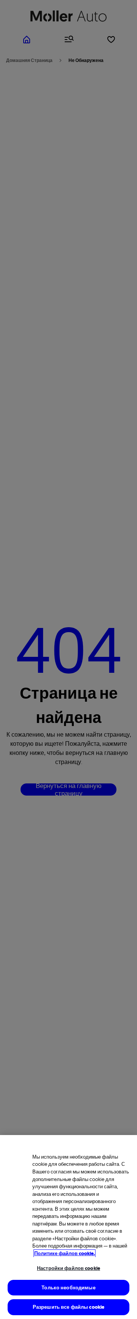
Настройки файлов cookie (68, 1268)
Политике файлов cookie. (64, 1253)
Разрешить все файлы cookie (68, 1307)
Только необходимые (68, 1287)
